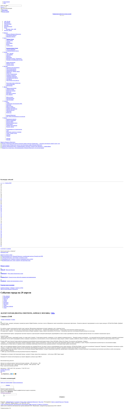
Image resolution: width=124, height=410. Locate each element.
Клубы (5, 301)
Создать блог (9, 45)
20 (1, 224)
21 (1, 225)
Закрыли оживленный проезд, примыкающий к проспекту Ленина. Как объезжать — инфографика (26, 146)
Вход (4, 3)
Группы (5, 52)
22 (1, 226)
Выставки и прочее (11, 93)
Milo (53, 313)
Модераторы (9, 85)
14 (1, 216)
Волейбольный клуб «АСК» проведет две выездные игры (16, 260)
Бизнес (5, 117)
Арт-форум (9, 79)
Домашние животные (11, 76)
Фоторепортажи (8, 26)
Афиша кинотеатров (11, 88)
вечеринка (7, 319)
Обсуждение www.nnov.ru (12, 80)
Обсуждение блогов (11, 68)
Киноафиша (7, 22)
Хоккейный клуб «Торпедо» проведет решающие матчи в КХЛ (17, 259)
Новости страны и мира (6, 254)
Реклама (8, 139)
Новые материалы (10, 62)
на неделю (3, 248)
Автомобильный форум (12, 77)
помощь (8, 385)
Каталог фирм (9, 121)
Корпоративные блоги (11, 123)
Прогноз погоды (10, 110)
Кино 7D (5, 298)
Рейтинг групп (10, 63)
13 (1, 215)
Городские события (8, 306)
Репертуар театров (10, 90)
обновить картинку (5, 392)
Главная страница (5, 287)
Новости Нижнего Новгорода (13, 34)
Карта (5, 27)
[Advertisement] (9, 163)
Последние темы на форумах (13, 83)
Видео (7, 44)
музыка (3, 319)
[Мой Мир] (15, 374)
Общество (8, 72)
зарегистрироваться (18, 382)
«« (1, 183)
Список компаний (10, 49)
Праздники (9, 57)
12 (1, 213)
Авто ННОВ (9, 54)
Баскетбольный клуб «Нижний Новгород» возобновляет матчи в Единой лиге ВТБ (22, 256)
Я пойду (3, 369)
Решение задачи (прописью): (8, 389)
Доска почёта (9, 40)
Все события (9, 94)
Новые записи (5, 266)
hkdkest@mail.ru (10, 401)
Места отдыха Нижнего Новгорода (9, 289)
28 (1, 234)
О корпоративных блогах (12, 50)
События (12, 287)
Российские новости (11, 35)
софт (15, 29)
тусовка (13, 319)
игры (12, 29)
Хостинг (8, 138)
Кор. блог (41, 401)
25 (1, 230)
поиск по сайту (4, 5)
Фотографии (9, 43)
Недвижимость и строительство (14, 129)
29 (1, 235)
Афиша (5, 86)
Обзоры (8, 135)
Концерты (8, 92)
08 (1, 208)
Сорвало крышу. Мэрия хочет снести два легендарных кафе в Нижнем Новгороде (22, 145)
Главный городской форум (12, 67)
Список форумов (10, 84)
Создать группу (10, 65)
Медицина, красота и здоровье (13, 132)
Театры (5, 300)
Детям (4, 305)
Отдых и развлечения (11, 74)
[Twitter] (12, 374)
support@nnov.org (59, 401)
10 (1, 211)
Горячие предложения (11, 108)
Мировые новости (10, 36)
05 (1, 204)
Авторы (8, 41)
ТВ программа (7, 24)
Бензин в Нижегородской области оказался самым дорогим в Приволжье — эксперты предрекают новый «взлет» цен (31, 143)
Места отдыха (9, 97)
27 (1, 233)
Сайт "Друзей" (10, 53)
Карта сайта (23, 401)
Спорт (5, 307)
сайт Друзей (7, 21)
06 (1, 206)
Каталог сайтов (8, 30)
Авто (7, 130)
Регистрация (6, 1)
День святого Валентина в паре (15, 273)
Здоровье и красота (11, 75)
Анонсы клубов (10, 89)
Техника (8, 134)
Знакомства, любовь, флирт (13, 71)
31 (1, 198)
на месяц (8, 248)
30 (1, 237)
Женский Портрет (10, 269)
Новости (5, 32)
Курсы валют (9, 124)
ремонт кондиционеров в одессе (15, 281)
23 (1, 228)
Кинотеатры (6, 297)
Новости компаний (11, 120)
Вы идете (7, 369)
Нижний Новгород (11, 115)
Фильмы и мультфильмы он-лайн (14, 59)
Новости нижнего (10, 107)
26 (1, 232)
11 (1, 212)
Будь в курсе (62, 15)
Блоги (4, 38)
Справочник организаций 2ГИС (14, 103)
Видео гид (8, 112)
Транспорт (8, 111)
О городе (5, 101)
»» (3, 183)
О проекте (17, 401)
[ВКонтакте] (11, 374)
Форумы (6, 25)
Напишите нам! (4, 252)
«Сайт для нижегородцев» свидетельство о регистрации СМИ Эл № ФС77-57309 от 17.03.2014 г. (24, 404)
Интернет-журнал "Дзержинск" (14, 58)
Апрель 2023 (8, 183)
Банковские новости (11, 119)
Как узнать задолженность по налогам (15, 116)
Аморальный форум (11, 70)
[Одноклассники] (14, 374)
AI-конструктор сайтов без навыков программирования (22, 277)
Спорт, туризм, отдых (11, 133)
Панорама (8, 105)
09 (1, 210)
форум (53, 401)
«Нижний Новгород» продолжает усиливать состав (14, 257)
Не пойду (3, 371)
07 (1, 207)
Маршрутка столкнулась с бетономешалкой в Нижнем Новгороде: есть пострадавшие (23, 147)
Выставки (5, 303)
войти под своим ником (6, 382)
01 (1, 199)
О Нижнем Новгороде (32, 401)
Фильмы (8, 29)
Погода (2, 7)
